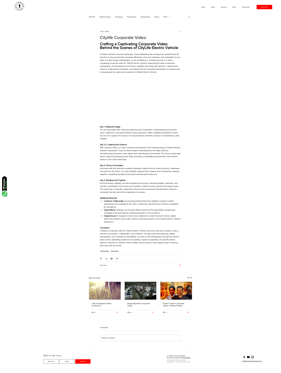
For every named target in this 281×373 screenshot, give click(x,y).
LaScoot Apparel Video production (101, 304)
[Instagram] (252, 357)
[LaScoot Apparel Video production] (105, 291)
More (165, 17)
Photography (131, 17)
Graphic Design (105, 17)
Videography (145, 17)
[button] (235, 7)
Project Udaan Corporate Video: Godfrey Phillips (173, 304)
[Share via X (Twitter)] (106, 258)
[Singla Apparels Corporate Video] (140, 291)
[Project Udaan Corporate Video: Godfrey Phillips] (176, 291)
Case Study (114, 251)
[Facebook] (244, 357)
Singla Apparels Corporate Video (138, 304)
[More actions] (179, 31)
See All (189, 277)
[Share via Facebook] (101, 258)
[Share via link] (117, 258)
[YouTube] (248, 357)
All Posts (92, 17)
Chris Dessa (186, 357)
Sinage (156, 17)
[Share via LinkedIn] (112, 258)
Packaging (118, 17)
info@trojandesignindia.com (252, 361)
